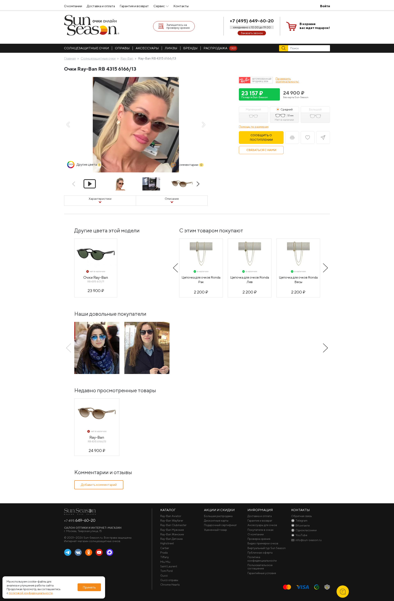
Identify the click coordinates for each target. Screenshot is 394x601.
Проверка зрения (258, 538)
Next (203, 124)
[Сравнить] (292, 137)
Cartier (164, 548)
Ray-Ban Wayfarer (171, 520)
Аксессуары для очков (262, 525)
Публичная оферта (260, 552)
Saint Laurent (168, 566)
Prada (164, 552)
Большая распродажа (218, 516)
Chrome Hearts (170, 584)
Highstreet (167, 543)
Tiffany (164, 557)
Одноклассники (88, 552)
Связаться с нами (261, 150)
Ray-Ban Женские (172, 534)
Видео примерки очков (262, 543)
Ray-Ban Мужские (172, 529)
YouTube (99, 552)
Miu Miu (165, 561)
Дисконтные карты (216, 520)
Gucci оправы (169, 580)
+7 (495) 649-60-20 (252, 20)
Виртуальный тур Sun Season (266, 548)
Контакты (181, 6)
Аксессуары (147, 48)
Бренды (190, 48)
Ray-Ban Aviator (170, 516)
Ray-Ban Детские (171, 538)
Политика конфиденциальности (262, 558)
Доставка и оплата (101, 6)
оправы (122, 48)
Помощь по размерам (253, 126)
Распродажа (220, 48)
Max (109, 552)
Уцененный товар (215, 529)
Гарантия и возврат (134, 6)
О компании (73, 6)
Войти (325, 6)
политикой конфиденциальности (31, 593)
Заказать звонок (252, 33)
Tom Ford (166, 570)
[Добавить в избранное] (307, 137)
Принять (89, 587)
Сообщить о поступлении (261, 137)
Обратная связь (301, 516)
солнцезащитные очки (86, 48)
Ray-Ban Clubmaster (173, 525)
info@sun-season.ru (309, 540)
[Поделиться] (323, 137)
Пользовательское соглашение (260, 566)
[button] (259, 94)
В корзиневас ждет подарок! (315, 26)
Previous (68, 124)
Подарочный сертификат (220, 525)
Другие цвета (88, 164)
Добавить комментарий (99, 485)
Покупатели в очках (260, 529)
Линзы (171, 48)
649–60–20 (79, 520)
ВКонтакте (78, 552)
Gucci (164, 575)
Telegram (67, 552)
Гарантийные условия (261, 573)
